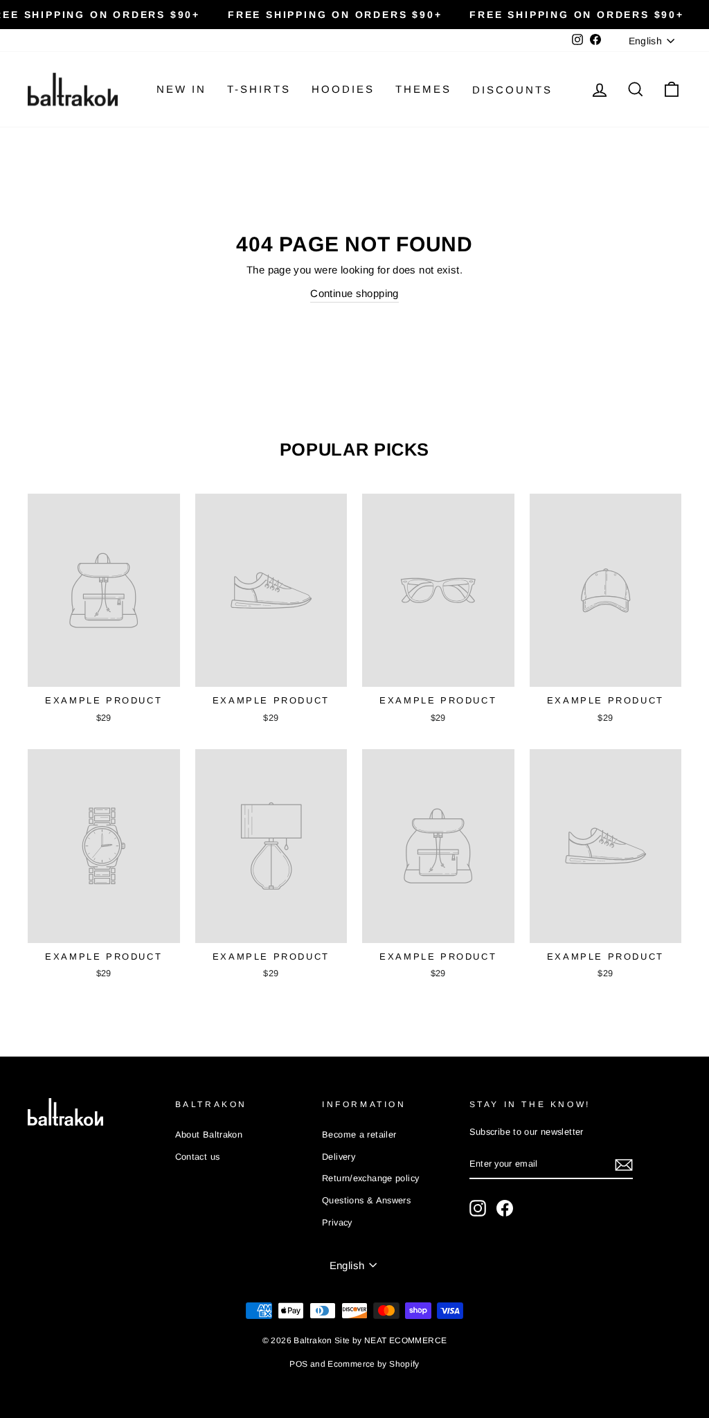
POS (298, 1364)
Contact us (197, 1156)
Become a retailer (359, 1134)
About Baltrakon (209, 1134)
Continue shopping (354, 293)
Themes (423, 89)
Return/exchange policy (370, 1178)
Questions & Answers (366, 1200)
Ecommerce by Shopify (373, 1364)
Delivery (338, 1156)
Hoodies (343, 89)
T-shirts (259, 89)
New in (181, 89)
